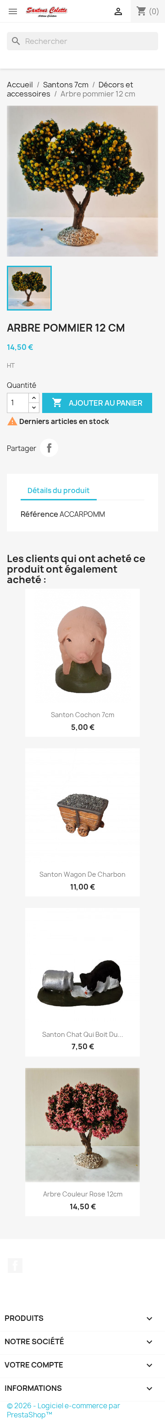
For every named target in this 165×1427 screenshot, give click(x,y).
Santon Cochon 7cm (82, 714)
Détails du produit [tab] (59, 490)
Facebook (15, 1265)
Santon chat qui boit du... (82, 1034)
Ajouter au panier (97, 402)
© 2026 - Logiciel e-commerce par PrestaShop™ (63, 1410)
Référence (39, 514)
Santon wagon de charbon (82, 874)
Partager (49, 448)
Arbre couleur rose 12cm (82, 1194)
